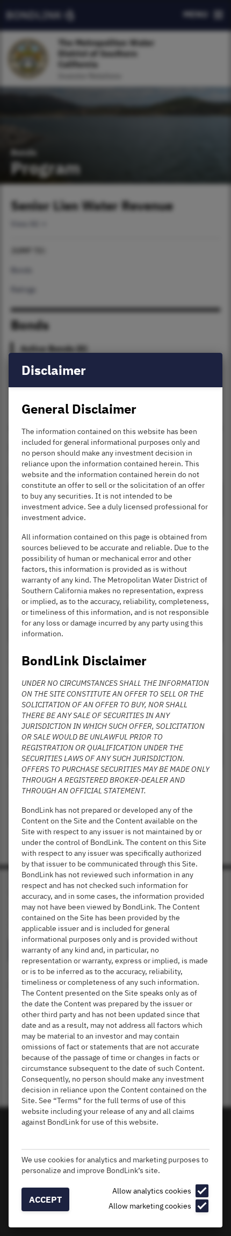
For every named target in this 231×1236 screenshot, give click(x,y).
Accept (45, 1199)
